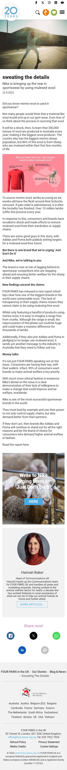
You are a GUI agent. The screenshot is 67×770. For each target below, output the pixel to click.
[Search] (37, 13)
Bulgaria (52, 703)
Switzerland (51, 712)
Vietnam (49, 717)
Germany (39, 708)
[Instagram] (49, 2)
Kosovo (50, 708)
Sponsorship (54, 12)
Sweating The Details (35, 675)
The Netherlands (17, 712)
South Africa (35, 712)
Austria (25, 703)
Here (33, 502)
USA (40, 717)
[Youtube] (62, 2)
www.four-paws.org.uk (27, 753)
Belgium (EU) (37, 703)
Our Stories (39, 671)
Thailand (16, 717)
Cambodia (17, 708)
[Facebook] (36, 2)
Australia (14, 703)
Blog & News (58, 671)
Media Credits (18, 746)
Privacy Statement (49, 742)
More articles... (32, 604)
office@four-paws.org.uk (22, 737)
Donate (46, 12)
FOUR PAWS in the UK (15, 671)
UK (35, 717)
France (28, 708)
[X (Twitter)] (42, 2)
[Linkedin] (56, 2)
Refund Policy (18, 742)
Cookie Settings (49, 746)
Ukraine (27, 717)
